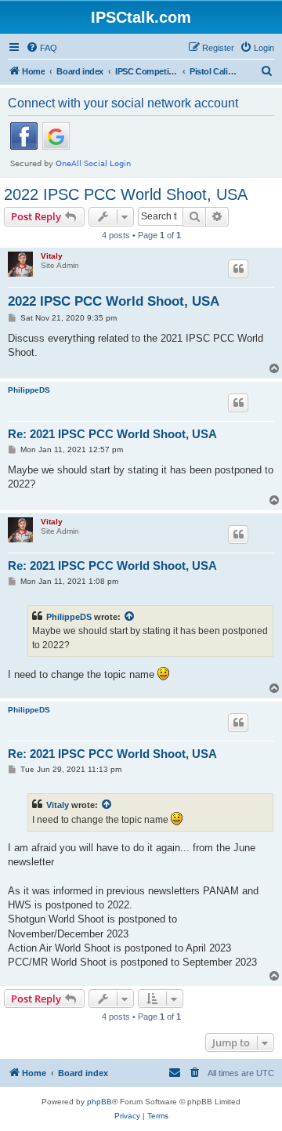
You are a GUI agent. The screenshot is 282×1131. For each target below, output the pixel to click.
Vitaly (52, 256)
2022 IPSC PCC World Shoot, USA (126, 194)
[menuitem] (41, 47)
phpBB (99, 1101)
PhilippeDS (29, 390)
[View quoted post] (130, 617)
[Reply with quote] (238, 268)
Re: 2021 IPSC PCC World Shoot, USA (112, 433)
